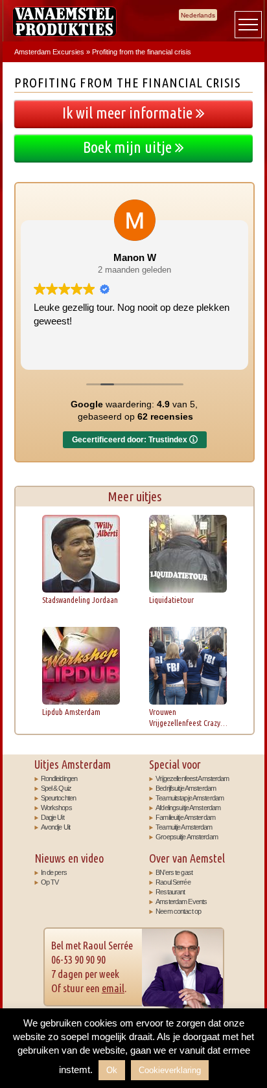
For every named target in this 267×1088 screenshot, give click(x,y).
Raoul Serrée (173, 882)
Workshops (56, 807)
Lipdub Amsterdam (71, 711)
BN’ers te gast (174, 872)
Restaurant (170, 892)
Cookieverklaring (170, 1070)
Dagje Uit (52, 817)
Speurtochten (58, 798)
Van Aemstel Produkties (64, 21)
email (113, 988)
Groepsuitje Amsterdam (187, 837)
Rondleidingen (59, 778)
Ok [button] (111, 1070)
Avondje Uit (55, 827)
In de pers (54, 872)
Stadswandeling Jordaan (80, 599)
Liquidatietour (171, 599)
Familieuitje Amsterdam (185, 817)
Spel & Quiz (56, 788)
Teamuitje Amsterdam (184, 827)
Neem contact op (178, 911)
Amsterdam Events (181, 901)
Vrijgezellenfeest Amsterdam (192, 778)
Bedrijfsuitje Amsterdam (186, 788)
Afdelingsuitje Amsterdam (188, 807)
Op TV (50, 882)
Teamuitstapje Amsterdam (190, 798)
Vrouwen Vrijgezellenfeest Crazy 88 (184, 717)
